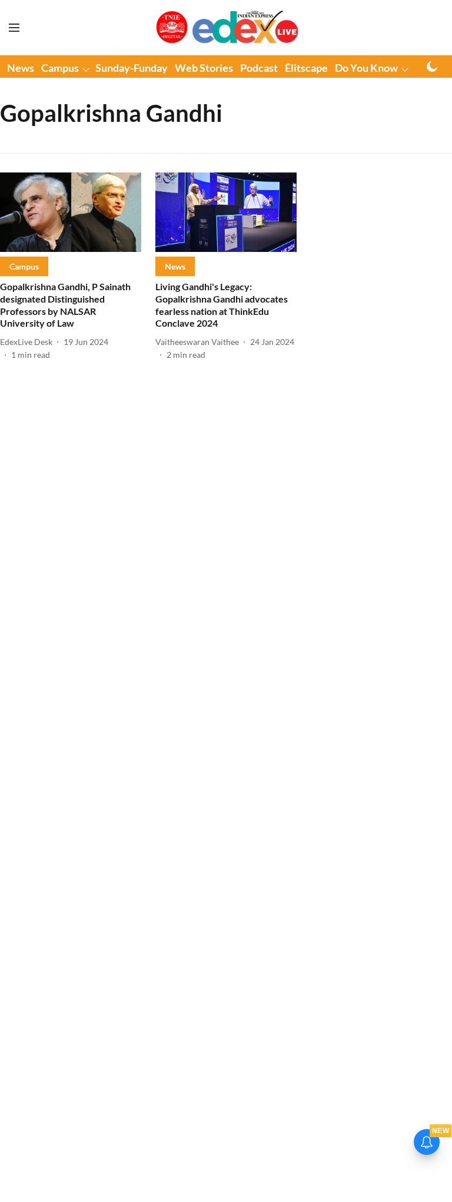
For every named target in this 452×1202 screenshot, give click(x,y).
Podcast (259, 67)
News (20, 67)
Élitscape (306, 67)
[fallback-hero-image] (70, 212)
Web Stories (204, 67)
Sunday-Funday (131, 67)
